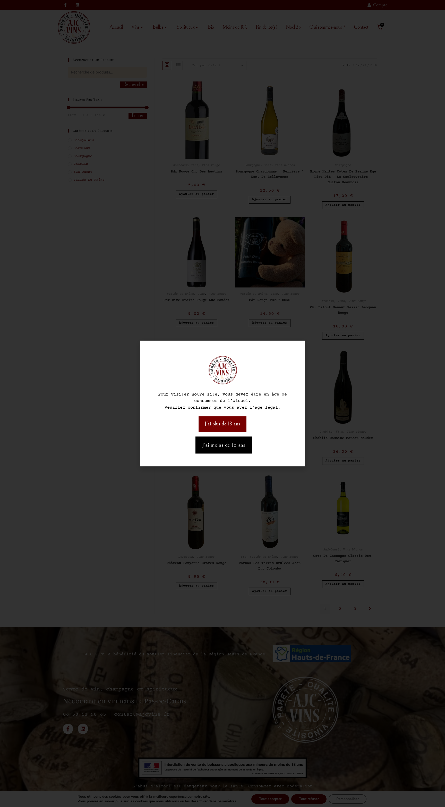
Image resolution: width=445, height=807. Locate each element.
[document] (222, 403)
